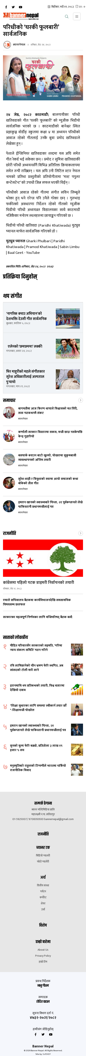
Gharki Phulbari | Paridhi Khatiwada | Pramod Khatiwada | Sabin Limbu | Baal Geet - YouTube (42, 247)
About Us (43, 950)
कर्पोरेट (43, 897)
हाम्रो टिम (43, 962)
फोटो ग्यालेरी (43, 861)
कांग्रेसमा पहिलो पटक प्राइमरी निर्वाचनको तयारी (38, 582)
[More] (80, 399)
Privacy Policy (43, 956)
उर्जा (43, 909)
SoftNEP (47, 1054)
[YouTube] (20, 7)
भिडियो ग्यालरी (43, 855)
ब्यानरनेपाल (19, 44)
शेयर (43, 903)
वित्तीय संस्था (43, 885)
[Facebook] (6, 7)
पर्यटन (43, 891)
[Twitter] (13, 7)
